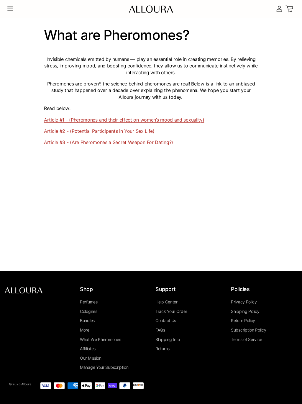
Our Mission (90, 358)
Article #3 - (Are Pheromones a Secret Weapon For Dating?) (109, 142)
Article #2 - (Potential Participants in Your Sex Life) (100, 131)
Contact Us (165, 320)
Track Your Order (171, 311)
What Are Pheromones (100, 339)
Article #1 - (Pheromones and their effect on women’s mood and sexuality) (124, 120)
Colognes (88, 311)
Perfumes (89, 301)
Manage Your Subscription (104, 367)
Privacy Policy (244, 301)
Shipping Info (167, 339)
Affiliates (88, 348)
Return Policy (243, 320)
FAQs (160, 329)
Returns (162, 348)
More (84, 329)
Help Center (166, 301)
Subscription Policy (248, 329)
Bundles (87, 320)
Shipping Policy (245, 311)
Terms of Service (246, 339)
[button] (10, 9)
